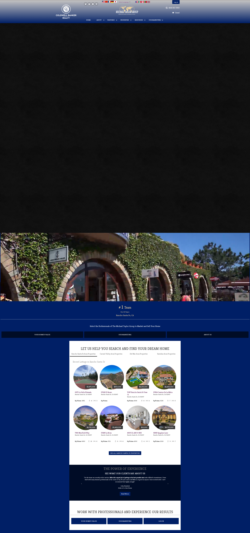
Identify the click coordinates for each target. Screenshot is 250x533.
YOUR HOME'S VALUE (42, 337)
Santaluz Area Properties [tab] (166, 356)
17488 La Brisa (106, 435)
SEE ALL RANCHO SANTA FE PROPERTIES (125, 455)
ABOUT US (208, 337)
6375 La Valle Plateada (83, 394)
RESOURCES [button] (139, 20)
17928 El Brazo (106, 394)
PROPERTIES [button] (124, 20)
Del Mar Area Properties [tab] (139, 356)
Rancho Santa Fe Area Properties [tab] (83, 356)
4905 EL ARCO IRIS (134, 435)
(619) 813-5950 (174, 8)
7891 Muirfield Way (82, 435)
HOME (88, 20)
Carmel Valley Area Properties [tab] (111, 356)
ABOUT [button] (98, 20)
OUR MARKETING (125, 337)
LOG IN (161, 521)
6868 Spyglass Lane (160, 435)
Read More (125, 494)
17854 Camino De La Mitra (162, 394)
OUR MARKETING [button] (155, 20)
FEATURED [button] (111, 20)
